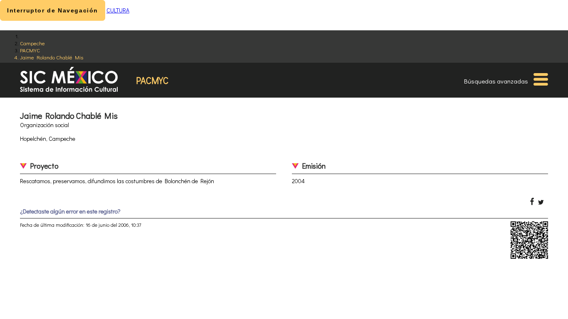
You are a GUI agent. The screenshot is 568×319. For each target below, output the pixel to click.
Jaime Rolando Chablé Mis (51, 57)
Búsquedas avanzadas (496, 81)
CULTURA (117, 10)
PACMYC (30, 50)
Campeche (32, 43)
